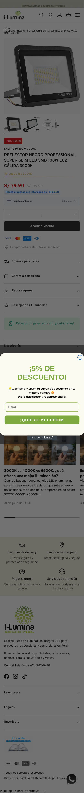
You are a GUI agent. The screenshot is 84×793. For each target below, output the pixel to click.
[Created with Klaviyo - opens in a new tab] (42, 437)
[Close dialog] (80, 357)
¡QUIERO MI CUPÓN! (42, 420)
